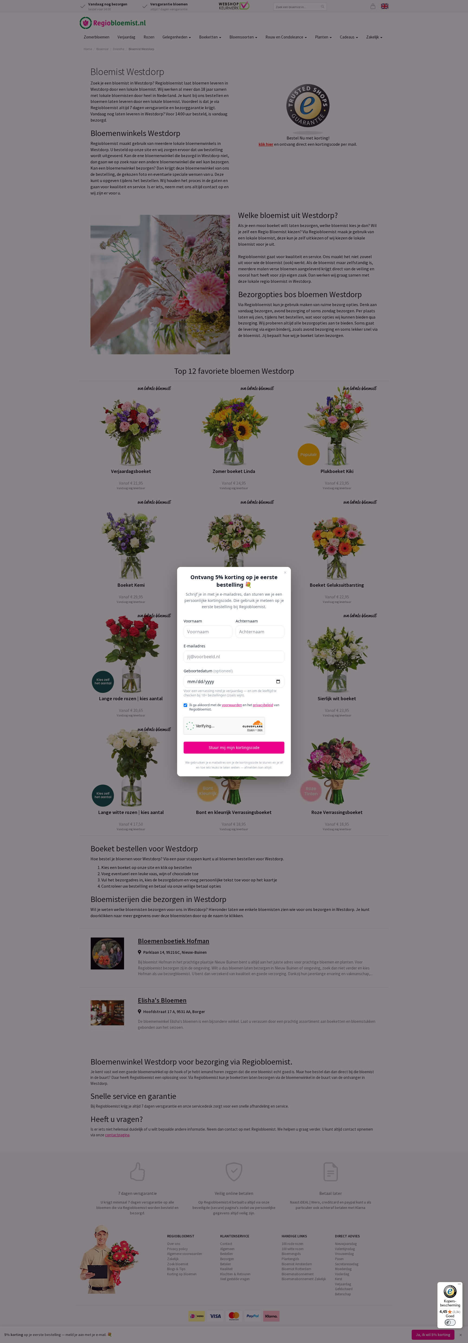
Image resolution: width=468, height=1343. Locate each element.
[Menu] (459, 1285)
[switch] (450, 1322)
